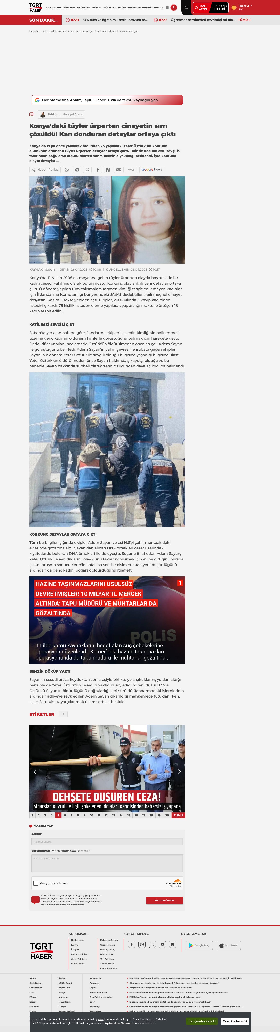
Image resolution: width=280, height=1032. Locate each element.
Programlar (96, 978)
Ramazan (94, 983)
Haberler (34, 31)
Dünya (32, 997)
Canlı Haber (35, 987)
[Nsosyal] (108, 170)
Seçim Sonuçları (98, 992)
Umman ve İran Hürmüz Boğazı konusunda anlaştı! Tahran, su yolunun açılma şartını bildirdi (178, 992)
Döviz (32, 992)
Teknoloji (95, 1006)
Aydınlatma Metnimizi (119, 1023)
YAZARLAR (53, 7)
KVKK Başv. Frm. (108, 968)
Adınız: (36, 834)
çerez (99, 1019)
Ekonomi (34, 1006)
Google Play (202, 945)
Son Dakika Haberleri (101, 997)
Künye (74, 945)
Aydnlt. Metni (107, 963)
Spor (92, 1002)
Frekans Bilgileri (79, 954)
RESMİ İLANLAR (152, 7)
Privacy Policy (107, 949)
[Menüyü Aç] (167, 7)
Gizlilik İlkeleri (107, 945)
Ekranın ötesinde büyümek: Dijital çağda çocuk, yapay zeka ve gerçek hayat (170, 1002)
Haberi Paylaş (47, 169)
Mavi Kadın (65, 1002)
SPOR (122, 7)
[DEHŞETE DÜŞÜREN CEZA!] (107, 769)
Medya (62, 1006)
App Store (231, 945)
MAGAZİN (134, 7)
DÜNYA (97, 7)
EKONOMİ (83, 7)
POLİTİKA (109, 7)
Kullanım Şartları (109, 940)
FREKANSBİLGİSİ (220, 7)
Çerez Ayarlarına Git (235, 1021)
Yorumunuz (61, 851)
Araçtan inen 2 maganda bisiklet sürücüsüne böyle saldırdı (160, 987)
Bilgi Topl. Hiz (107, 954)
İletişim (75, 949)
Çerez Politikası (79, 959)
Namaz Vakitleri (67, 1011)
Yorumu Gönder (165, 900)
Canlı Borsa (35, 983)
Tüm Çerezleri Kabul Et (202, 1021)
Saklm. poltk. (77, 963)
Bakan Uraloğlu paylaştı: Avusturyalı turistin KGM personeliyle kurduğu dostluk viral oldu (177, 1011)
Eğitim (32, 1002)
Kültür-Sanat (65, 983)
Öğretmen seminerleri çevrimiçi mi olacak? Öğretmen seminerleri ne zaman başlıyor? (203, 20)
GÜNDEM (69, 7)
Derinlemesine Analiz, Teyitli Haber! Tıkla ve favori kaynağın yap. (100, 100)
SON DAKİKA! (44, 20)
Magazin (63, 997)
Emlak (32, 1011)
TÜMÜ (243, 20)
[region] (140, 1022)
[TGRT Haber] (35, 7)
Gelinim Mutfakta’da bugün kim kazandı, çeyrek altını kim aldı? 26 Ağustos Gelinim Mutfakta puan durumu (186, 1006)
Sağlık (93, 987)
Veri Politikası (107, 959)
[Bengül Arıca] (43, 114)
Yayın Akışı (95, 1011)
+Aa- (131, 169)
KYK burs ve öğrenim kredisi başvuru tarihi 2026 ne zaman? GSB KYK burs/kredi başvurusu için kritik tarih (115, 20)
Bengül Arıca (73, 114)
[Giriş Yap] (173, 7)
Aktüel (32, 978)
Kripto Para (65, 987)
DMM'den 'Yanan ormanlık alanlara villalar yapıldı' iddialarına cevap (165, 997)
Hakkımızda (77, 940)
